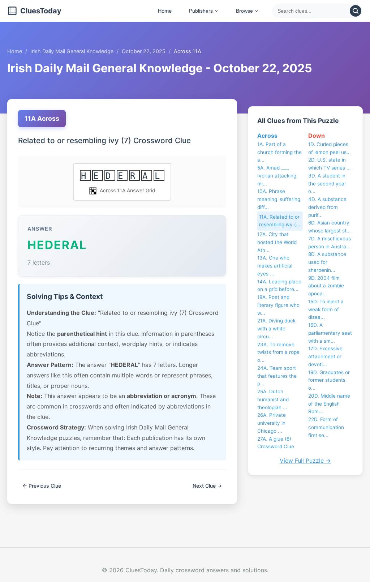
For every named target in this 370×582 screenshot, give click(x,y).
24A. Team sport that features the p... (277, 376)
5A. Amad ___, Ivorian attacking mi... (276, 176)
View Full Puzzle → (305, 460)
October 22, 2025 (143, 51)
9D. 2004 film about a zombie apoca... (326, 286)
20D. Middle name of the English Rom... (329, 404)
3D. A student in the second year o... (327, 183)
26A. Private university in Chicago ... (271, 423)
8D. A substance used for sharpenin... (327, 262)
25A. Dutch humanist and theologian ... (273, 399)
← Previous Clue (41, 486)
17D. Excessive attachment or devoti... (325, 356)
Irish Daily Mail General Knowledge (71, 51)
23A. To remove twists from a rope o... (278, 352)
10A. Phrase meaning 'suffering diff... (278, 199)
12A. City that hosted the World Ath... (277, 242)
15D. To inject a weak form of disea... (326, 309)
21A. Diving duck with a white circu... (276, 328)
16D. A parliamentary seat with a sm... (330, 333)
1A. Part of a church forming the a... (279, 152)
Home (165, 11)
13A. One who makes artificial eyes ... (274, 266)
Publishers (201, 11)
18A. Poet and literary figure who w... (278, 305)
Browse (244, 11)
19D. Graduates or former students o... (329, 380)
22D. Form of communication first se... (326, 427)
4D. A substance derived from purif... (327, 207)
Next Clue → (207, 486)
